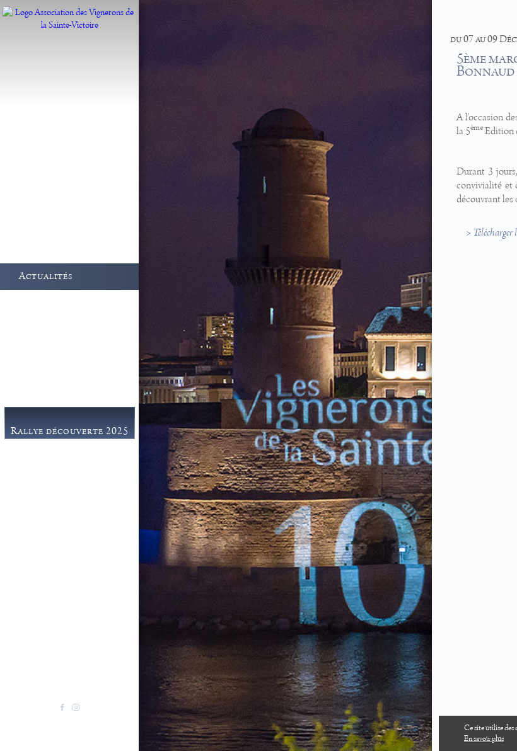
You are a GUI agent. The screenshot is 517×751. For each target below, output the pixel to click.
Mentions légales (40, 722)
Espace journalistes (74, 555)
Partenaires (57, 571)
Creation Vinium (98, 722)
